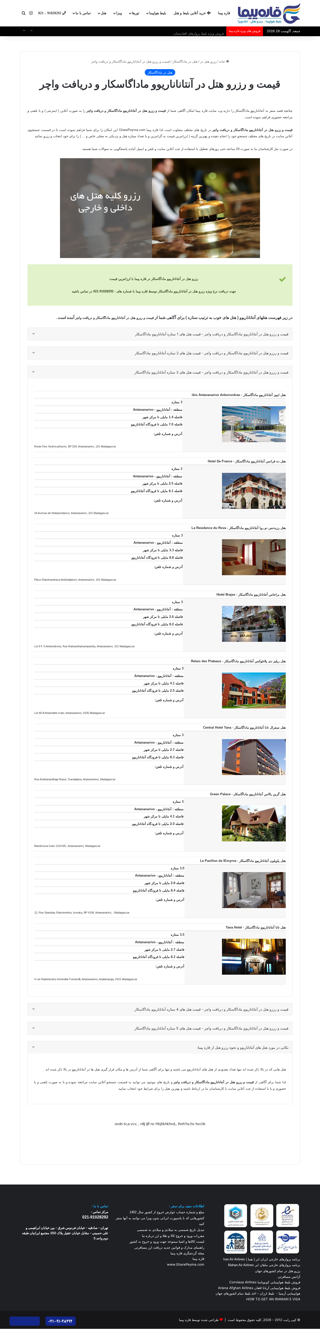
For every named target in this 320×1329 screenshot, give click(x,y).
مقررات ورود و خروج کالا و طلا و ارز (179, 1236)
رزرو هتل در (208, 61)
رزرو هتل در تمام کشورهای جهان (277, 1271)
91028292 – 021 (50, 13)
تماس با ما (83, 13)
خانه (222, 61)
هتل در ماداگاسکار (185, 61)
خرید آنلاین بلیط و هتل (190, 13)
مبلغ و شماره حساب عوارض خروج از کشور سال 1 (167, 1212)
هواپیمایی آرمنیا (289, 1293)
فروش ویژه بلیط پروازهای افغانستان (199, 31)
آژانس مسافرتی (288, 1277)
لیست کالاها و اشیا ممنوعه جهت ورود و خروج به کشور (167, 1241)
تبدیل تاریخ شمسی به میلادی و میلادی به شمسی (170, 1230)
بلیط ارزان (267, 1293)
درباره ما (148, 1236)
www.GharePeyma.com (185, 1264)
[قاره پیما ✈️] (269, 13)
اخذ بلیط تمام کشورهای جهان (236, 1293)
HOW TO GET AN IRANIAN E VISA (273, 1299)
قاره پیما (224, 13)
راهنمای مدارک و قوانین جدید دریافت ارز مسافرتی (169, 1247)
